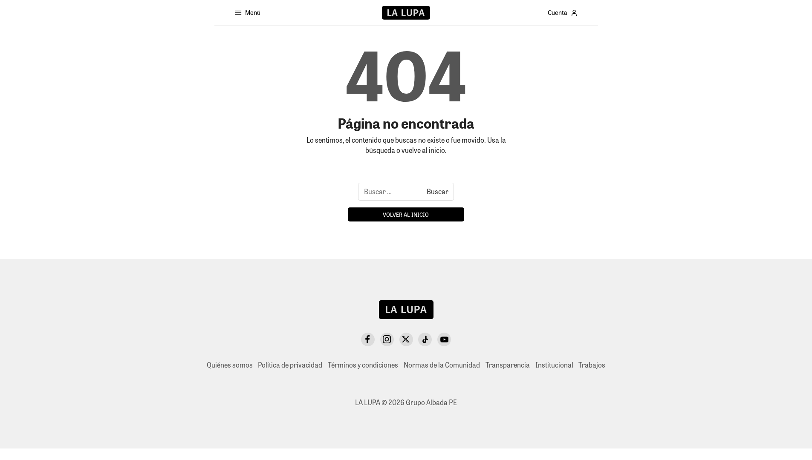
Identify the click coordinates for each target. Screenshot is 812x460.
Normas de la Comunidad (442, 364)
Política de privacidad (290, 364)
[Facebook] (368, 339)
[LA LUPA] (406, 13)
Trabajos (591, 364)
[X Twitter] (406, 339)
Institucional (554, 364)
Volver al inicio (406, 214)
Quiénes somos (230, 364)
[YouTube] (444, 339)
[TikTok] (425, 339)
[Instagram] (387, 339)
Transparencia (507, 364)
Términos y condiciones (363, 364)
